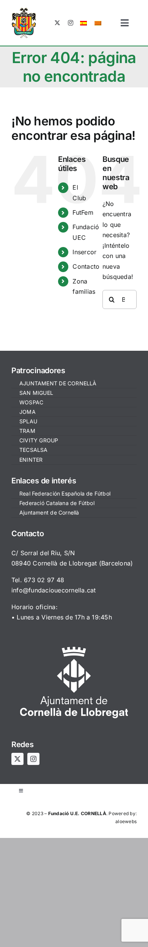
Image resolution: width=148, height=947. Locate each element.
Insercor (84, 252)
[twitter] (57, 22)
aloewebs (126, 821)
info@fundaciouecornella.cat (53, 590)
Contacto (85, 266)
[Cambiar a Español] (83, 22)
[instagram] (70, 22)
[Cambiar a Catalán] (98, 22)
